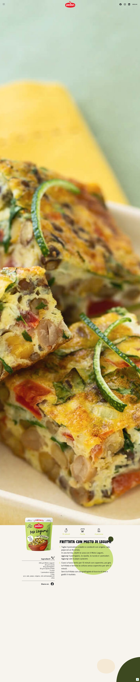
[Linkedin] (129, 4)
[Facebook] (121, 4)
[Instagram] (125, 4)
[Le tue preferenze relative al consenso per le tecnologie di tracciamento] (137, 679)
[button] (52, 583)
